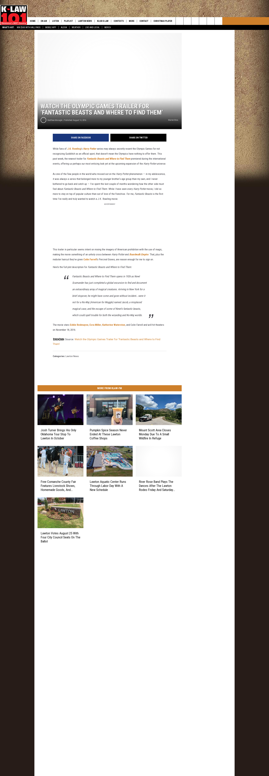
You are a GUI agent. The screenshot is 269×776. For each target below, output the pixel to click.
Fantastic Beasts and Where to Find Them (108, 158)
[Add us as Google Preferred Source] (187, 21)
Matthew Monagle (54, 120)
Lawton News (85, 21)
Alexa (64, 27)
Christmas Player (162, 21)
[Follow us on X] (218, 21)
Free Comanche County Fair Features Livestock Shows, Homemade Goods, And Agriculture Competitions (58, 486)
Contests (119, 21)
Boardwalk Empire (138, 254)
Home (32, 21)
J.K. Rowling (74, 148)
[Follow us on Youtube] (211, 21)
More (131, 21)
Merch (107, 27)
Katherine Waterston (113, 324)
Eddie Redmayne (79, 324)
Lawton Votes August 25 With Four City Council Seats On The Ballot (60, 537)
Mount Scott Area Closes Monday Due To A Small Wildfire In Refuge (155, 434)
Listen (55, 21)
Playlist (68, 21)
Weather (76, 27)
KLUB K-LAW (103, 21)
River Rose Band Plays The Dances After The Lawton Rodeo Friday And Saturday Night (156, 486)
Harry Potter (89, 148)
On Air (44, 21)
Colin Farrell (90, 259)
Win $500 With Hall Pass (28, 27)
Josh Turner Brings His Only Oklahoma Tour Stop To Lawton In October (58, 434)
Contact (143, 21)
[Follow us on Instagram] (203, 21)
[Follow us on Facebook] (195, 21)
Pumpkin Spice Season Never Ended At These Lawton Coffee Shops (108, 434)
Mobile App (50, 27)
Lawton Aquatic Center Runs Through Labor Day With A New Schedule (108, 486)
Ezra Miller (95, 324)
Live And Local (92, 27)
